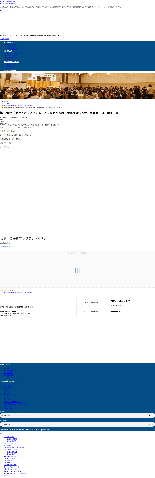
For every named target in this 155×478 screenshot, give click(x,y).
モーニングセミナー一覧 (11, 377)
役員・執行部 (11, 64)
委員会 (6, 389)
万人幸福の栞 (11, 47)
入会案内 (6, 397)
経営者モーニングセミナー (15, 53)
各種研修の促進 (12, 57)
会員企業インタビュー (11, 394)
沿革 (8, 68)
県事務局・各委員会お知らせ (13, 402)
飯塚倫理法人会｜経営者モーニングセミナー (18, 292)
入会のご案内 (4, 39)
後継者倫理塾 (11, 60)
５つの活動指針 (12, 49)
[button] (133, 311)
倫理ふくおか (8, 399)
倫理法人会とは (9, 368)
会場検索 (12, 1)
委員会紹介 (10, 66)
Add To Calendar (23, 127)
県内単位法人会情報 (10, 465)
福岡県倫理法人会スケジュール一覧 (15, 404)
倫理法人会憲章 (12, 44)
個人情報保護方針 (9, 408)
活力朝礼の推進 (12, 55)
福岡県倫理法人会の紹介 (11, 456)
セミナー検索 (4, 1)
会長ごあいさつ (9, 385)
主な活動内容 (8, 445)
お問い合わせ (4, 10)
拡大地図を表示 (5, 247)
